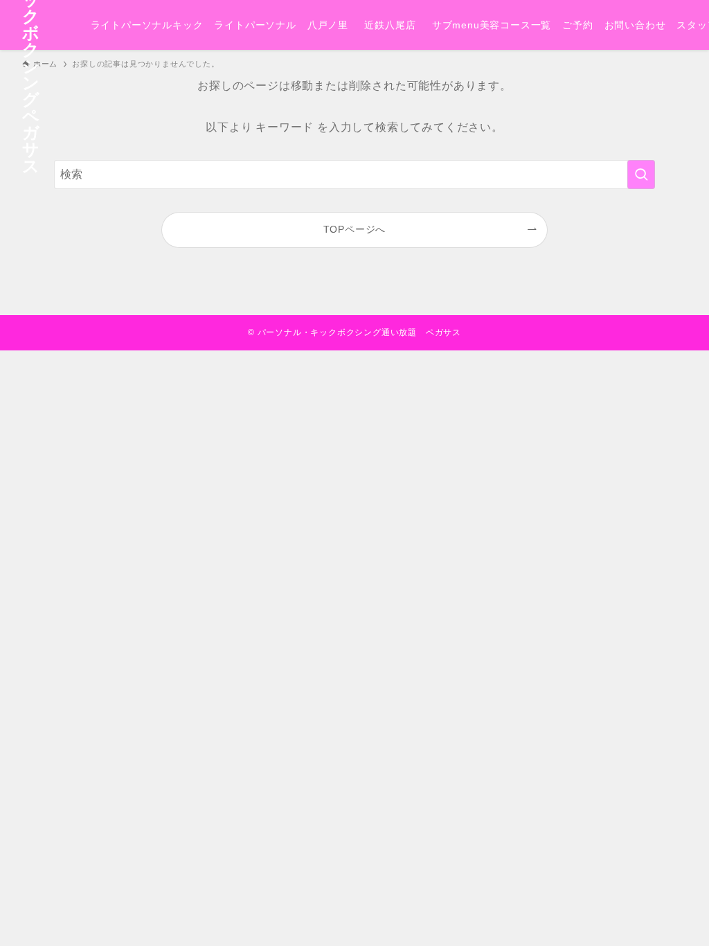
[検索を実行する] (641, 174)
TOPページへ (354, 229)
